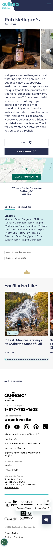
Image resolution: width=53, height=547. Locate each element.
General (10, 207)
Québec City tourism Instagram (26, 427)
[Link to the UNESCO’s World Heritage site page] (26, 515)
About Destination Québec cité (22, 434)
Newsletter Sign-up (15, 448)
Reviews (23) (25, 207)
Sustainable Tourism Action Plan (22, 443)
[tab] (5, 359)
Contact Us (11, 439)
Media (8, 465)
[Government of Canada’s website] (11, 518)
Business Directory (14, 537)
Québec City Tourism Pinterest (36, 427)
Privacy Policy (11, 533)
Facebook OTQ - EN (7, 427)
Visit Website (24, 151)
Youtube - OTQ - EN (17, 427)
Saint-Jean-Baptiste (16, 258)
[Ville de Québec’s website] (11, 503)
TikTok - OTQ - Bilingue (45, 427)
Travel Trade (11, 470)
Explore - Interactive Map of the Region (22, 454)
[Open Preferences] (4, 542)
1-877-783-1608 (21, 409)
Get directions (12, 487)
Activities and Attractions (19, 252)
